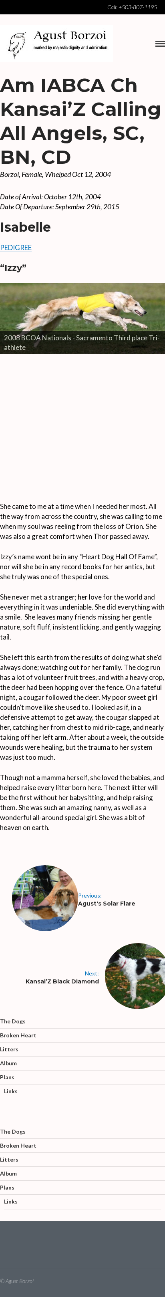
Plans (7, 1077)
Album (8, 1063)
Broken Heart (18, 1035)
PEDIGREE (16, 247)
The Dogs (13, 1021)
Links (11, 1091)
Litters (9, 1049)
